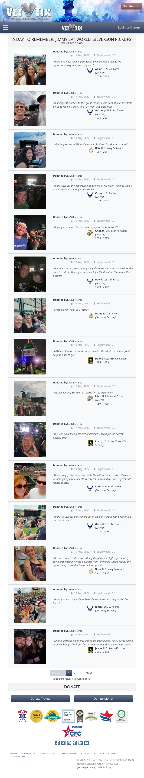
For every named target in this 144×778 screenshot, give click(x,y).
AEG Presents (75, 51)
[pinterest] (75, 742)
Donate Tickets (40, 699)
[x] (63, 742)
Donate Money (103, 699)
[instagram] (69, 742)
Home (13, 753)
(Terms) (81, 767)
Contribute (28, 753)
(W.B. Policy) (104, 767)
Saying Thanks (68, 753)
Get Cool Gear (107, 753)
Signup (135, 27)
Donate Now (131, 6)
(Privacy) (91, 767)
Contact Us (88, 753)
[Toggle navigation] (24, 27)
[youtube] (86, 742)
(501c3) (129, 760)
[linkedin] (80, 742)
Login (122, 27)
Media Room (17, 756)
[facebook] (57, 742)
